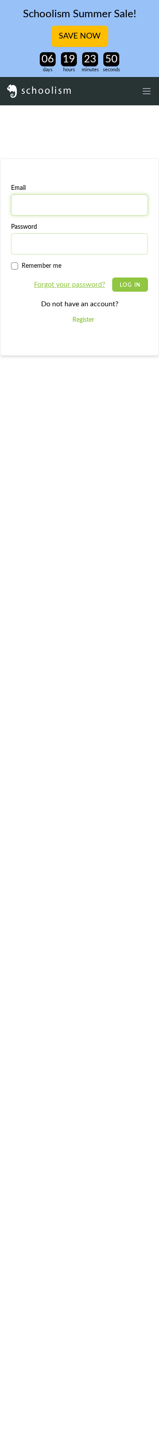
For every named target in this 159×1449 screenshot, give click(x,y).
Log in (130, 285)
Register (83, 320)
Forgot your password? (69, 284)
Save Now (80, 36)
